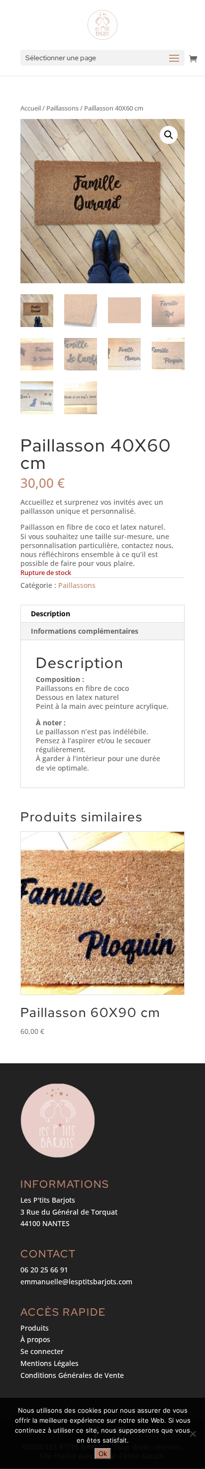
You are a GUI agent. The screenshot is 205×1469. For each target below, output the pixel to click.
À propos (35, 1339)
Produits (34, 1328)
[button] (169, 135)
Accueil (30, 108)
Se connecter (42, 1351)
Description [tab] (50, 613)
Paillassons (62, 108)
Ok (103, 1454)
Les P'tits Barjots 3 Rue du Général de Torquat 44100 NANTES (68, 1212)
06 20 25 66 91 (44, 1269)
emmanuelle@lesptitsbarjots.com (76, 1281)
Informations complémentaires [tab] (84, 631)
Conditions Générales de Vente (72, 1375)
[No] (193, 1434)
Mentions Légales (49, 1363)
